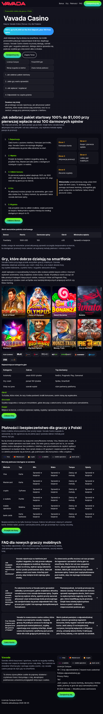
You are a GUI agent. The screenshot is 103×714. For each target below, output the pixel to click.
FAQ (80, 3)
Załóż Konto (9, 642)
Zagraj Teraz (29, 55)
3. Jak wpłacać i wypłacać (16, 88)
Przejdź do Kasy (11, 530)
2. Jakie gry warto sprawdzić (17, 81)
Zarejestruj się (92, 3)
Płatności (73, 3)
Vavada (6, 657)
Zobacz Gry (9, 416)
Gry (67, 3)
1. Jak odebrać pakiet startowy (17, 75)
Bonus (61, 3)
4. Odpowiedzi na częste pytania (18, 95)
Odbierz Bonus (13, 221)
